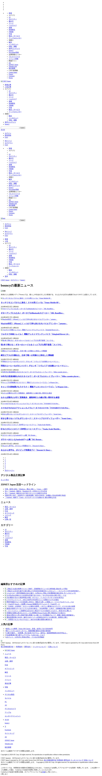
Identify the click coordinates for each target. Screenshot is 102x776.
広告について (53, 647)
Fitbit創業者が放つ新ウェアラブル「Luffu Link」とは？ (25, 635)
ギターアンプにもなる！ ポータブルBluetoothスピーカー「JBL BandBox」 (33, 313)
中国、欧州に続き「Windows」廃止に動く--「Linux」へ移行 (26, 489)
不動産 (11, 32)
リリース (8, 676)
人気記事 (8, 87)
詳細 (43, 772)
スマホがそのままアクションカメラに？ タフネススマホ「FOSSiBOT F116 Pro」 (35, 408)
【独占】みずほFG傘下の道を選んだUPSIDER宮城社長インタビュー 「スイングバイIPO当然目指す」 (43, 591)
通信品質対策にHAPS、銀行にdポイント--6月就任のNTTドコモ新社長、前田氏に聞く (37, 617)
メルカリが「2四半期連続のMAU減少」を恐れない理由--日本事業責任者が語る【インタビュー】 (41, 593)
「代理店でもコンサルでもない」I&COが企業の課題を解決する (29, 619)
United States (13, 72)
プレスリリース (14, 56)
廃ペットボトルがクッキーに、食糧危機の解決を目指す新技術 (28, 631)
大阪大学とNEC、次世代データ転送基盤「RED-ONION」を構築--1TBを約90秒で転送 (35, 495)
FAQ (6, 137)
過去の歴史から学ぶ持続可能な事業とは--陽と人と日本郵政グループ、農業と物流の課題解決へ (41, 615)
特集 (6, 687)
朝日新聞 (12, 68)
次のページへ (9, 470)
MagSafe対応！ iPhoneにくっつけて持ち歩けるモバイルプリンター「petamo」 (34, 323)
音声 (6, 276)
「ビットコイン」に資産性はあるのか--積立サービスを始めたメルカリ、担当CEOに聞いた (39, 611)
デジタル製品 (9, 694)
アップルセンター (15, 38)
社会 (6, 511)
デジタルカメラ (10, 709)
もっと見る (5, 480)
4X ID (3, 130)
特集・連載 (13, 46)
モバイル (8, 698)
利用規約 (19, 647)
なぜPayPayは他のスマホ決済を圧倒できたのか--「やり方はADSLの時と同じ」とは (36, 595)
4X (10, 63)
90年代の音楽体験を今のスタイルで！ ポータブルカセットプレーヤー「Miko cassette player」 (40, 376)
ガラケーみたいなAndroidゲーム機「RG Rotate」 (22, 439)
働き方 (11, 21)
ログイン (8, 133)
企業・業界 (9, 509)
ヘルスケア (13, 25)
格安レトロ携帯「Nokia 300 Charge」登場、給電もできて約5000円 (29, 629)
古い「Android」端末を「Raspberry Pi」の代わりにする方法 (26, 491)
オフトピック (9, 513)
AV (6, 705)
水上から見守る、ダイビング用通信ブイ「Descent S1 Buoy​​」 (26, 450)
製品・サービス (14, 36)
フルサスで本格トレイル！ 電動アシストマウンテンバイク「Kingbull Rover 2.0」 (35, 334)
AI (9, 17)
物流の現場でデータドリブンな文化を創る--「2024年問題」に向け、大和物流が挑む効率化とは (41, 608)
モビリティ (13, 19)
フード (11, 23)
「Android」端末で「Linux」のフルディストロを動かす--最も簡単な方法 (30, 497)
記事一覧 (8, 519)
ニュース (8, 654)
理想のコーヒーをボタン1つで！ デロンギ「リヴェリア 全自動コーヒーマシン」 (35, 366)
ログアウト (9, 143)
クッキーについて (39, 647)
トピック (8, 515)
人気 (6, 241)
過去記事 (8, 683)
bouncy (11, 50)
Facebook (8, 730)
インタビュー (13, 44)
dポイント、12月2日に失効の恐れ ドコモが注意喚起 (25, 637)
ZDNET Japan (13, 64)
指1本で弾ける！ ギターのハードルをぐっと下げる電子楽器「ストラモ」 (32, 345)
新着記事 (8, 85)
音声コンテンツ (14, 48)
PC (6, 702)
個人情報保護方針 (7, 647)
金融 (10, 27)
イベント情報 (13, 59)
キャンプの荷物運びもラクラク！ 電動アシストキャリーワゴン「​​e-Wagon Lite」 (35, 387)
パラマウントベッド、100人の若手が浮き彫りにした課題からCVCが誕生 (33, 600)
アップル (8, 712)
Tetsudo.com (13, 66)
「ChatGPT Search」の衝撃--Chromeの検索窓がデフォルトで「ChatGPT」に (33, 604)
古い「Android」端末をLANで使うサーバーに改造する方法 (26, 493)
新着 (10, 13)
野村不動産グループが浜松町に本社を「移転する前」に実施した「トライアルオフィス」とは (40, 602)
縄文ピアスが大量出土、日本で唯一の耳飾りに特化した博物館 (27, 355)
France (11, 74)
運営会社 (27, 647)
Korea (11, 78)
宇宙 (10, 34)
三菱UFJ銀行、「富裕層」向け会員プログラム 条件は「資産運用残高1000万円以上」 (37, 633)
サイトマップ (9, 733)
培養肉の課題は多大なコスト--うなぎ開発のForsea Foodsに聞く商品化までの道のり (36, 613)
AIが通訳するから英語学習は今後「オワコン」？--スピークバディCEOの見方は (35, 597)
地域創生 (12, 29)
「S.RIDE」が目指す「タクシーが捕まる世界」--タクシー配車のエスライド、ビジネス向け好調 (41, 606)
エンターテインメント (13, 716)
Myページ (8, 141)
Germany (12, 76)
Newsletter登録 (14, 52)
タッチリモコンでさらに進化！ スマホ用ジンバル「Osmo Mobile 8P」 (30, 302)
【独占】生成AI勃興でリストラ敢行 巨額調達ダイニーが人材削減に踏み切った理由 (37, 589)
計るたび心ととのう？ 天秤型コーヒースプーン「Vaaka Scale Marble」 (31, 429)
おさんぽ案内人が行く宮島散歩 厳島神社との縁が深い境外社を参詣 (30, 397)
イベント (8, 680)
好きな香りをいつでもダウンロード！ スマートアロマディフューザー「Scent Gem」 (37, 418)
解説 (10, 42)
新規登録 (8, 135)
